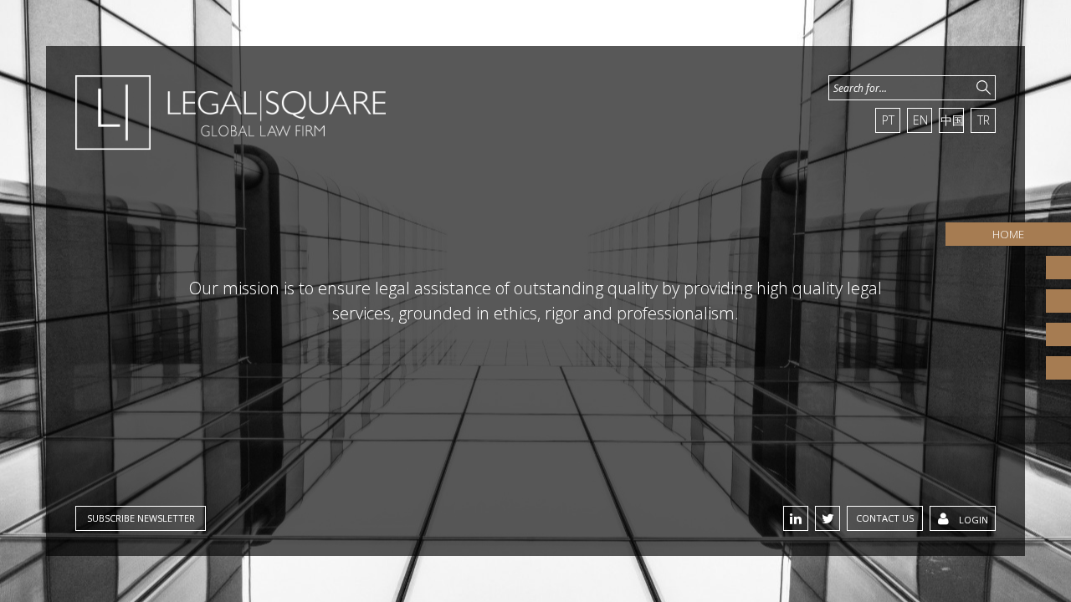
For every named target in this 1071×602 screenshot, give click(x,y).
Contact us (885, 518)
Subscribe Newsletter (141, 518)
